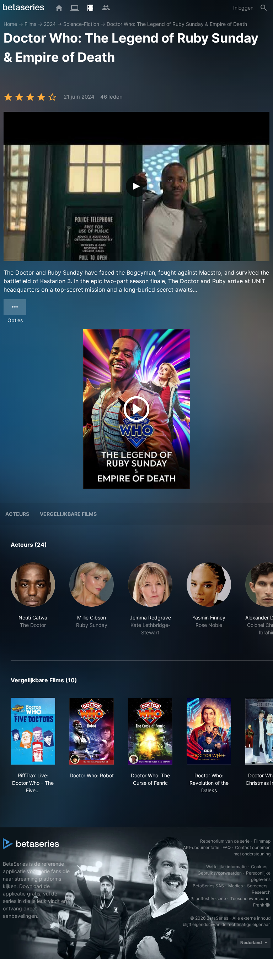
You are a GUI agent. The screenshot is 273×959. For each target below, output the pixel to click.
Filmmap (262, 841)
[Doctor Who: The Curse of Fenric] (150, 731)
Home (10, 24)
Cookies (259, 866)
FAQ (227, 847)
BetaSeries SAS (208, 885)
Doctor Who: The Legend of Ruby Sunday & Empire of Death (177, 24)
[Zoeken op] (264, 8)
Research (261, 892)
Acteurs (17, 514)
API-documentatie (201, 847)
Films (30, 24)
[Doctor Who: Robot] (91, 731)
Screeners (257, 885)
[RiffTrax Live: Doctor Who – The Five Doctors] (33, 731)
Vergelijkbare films (68, 514)
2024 (50, 24)
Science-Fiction (81, 24)
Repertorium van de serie (225, 841)
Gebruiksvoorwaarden (220, 873)
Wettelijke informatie (226, 866)
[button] (33, 603)
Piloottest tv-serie (208, 898)
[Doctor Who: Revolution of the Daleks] (209, 731)
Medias (235, 885)
